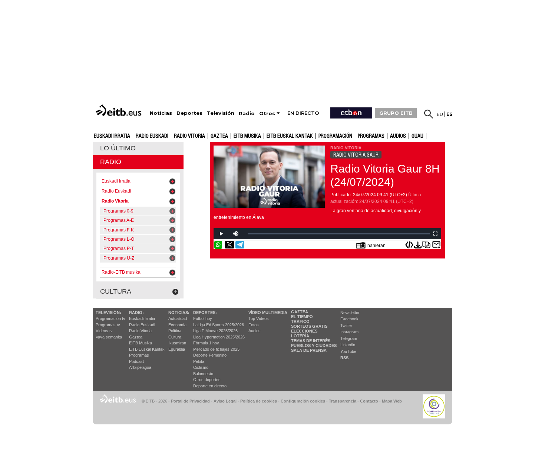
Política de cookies (258, 401)
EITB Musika (247, 136)
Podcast (136, 361)
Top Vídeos (258, 318)
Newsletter (350, 312)
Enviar (436, 244)
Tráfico (300, 321)
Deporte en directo (210, 386)
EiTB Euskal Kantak (147, 349)
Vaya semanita (109, 337)
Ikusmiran (177, 343)
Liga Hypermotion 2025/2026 (219, 337)
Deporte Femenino (210, 355)
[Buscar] (428, 114)
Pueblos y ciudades (314, 345)
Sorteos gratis (309, 326)
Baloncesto (203, 373)
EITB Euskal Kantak (290, 136)
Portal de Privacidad (190, 401)
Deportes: (205, 312)
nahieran (376, 245)
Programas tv (108, 325)
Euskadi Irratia (112, 136)
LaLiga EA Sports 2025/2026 (218, 325)
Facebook (349, 319)
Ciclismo (200, 367)
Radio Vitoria (189, 136)
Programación (335, 136)
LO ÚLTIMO (118, 148)
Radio (110, 162)
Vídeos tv (104, 330)
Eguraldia (176, 349)
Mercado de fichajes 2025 (216, 349)
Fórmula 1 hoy (206, 343)
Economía (177, 325)
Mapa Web (392, 401)
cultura (115, 291)
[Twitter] (229, 244)
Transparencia (342, 401)
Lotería (300, 336)
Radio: (136, 312)
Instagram (349, 332)
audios (398, 136)
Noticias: (178, 312)
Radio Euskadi (152, 136)
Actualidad (177, 318)
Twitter (346, 325)
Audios (254, 330)
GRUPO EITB (396, 113)
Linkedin (347, 345)
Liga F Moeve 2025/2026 (215, 330)
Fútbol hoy (202, 318)
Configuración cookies (303, 401)
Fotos (253, 325)
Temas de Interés (310, 340)
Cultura (174, 337)
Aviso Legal (225, 401)
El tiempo (302, 316)
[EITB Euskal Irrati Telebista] (119, 110)
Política (174, 330)
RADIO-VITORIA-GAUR (356, 154)
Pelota (198, 361)
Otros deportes (207, 379)
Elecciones (304, 331)
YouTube (348, 351)
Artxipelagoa (140, 367)
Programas (371, 136)
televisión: (108, 312)
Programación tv (110, 318)
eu (440, 114)
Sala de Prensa (309, 350)
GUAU (417, 136)
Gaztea (135, 337)
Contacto (369, 401)
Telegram (348, 338)
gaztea (219, 136)
